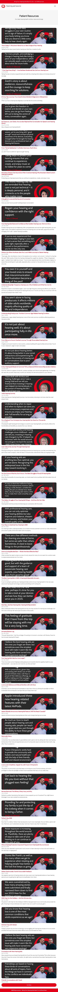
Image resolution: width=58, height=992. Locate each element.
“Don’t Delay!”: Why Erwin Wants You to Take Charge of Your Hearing (22, 46)
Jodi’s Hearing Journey (8, 393)
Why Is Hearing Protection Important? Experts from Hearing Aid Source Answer (25, 845)
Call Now (29, 985)
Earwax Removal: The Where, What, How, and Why (17, 791)
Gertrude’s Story (7, 736)
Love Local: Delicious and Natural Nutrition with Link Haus (19, 685)
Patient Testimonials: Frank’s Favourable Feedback (16, 872)
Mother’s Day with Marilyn (9, 925)
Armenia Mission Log (8, 632)
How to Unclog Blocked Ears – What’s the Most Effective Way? (20, 552)
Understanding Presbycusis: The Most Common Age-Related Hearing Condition (25, 313)
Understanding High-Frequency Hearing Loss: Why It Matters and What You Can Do (27, 285)
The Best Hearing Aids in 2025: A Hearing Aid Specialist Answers (20, 578)
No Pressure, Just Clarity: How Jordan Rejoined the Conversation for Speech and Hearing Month (28, 122)
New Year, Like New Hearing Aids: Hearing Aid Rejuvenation (19, 605)
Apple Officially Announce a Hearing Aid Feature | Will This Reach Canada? (23, 712)
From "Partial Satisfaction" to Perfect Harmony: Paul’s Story (19, 148)
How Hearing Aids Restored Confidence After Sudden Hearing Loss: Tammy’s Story (26, 224)
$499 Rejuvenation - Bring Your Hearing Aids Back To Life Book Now (29, 990)
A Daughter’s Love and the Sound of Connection (16, 199)
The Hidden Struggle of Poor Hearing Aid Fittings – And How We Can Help (23, 500)
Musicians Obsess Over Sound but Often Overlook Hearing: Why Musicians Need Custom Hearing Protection (28, 173)
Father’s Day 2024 (7, 818)
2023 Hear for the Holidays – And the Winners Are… (17, 898)
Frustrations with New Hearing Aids (12, 952)
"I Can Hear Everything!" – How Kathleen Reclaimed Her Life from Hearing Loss (25, 70)
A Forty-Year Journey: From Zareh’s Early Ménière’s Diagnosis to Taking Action (25, 97)
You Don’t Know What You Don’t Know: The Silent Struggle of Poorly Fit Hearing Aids (26, 474)
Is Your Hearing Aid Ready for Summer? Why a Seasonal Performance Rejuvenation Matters (29, 367)
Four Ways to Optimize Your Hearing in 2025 (15, 525)
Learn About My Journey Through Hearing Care (16, 447)
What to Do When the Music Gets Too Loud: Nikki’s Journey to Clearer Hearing (25, 252)
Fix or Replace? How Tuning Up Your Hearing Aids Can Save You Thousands (23, 420)
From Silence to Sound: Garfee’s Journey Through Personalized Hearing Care (25, 340)
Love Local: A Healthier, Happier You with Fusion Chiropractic (20, 765)
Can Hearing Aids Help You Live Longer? (13, 658)
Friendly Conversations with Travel (12, 980)
